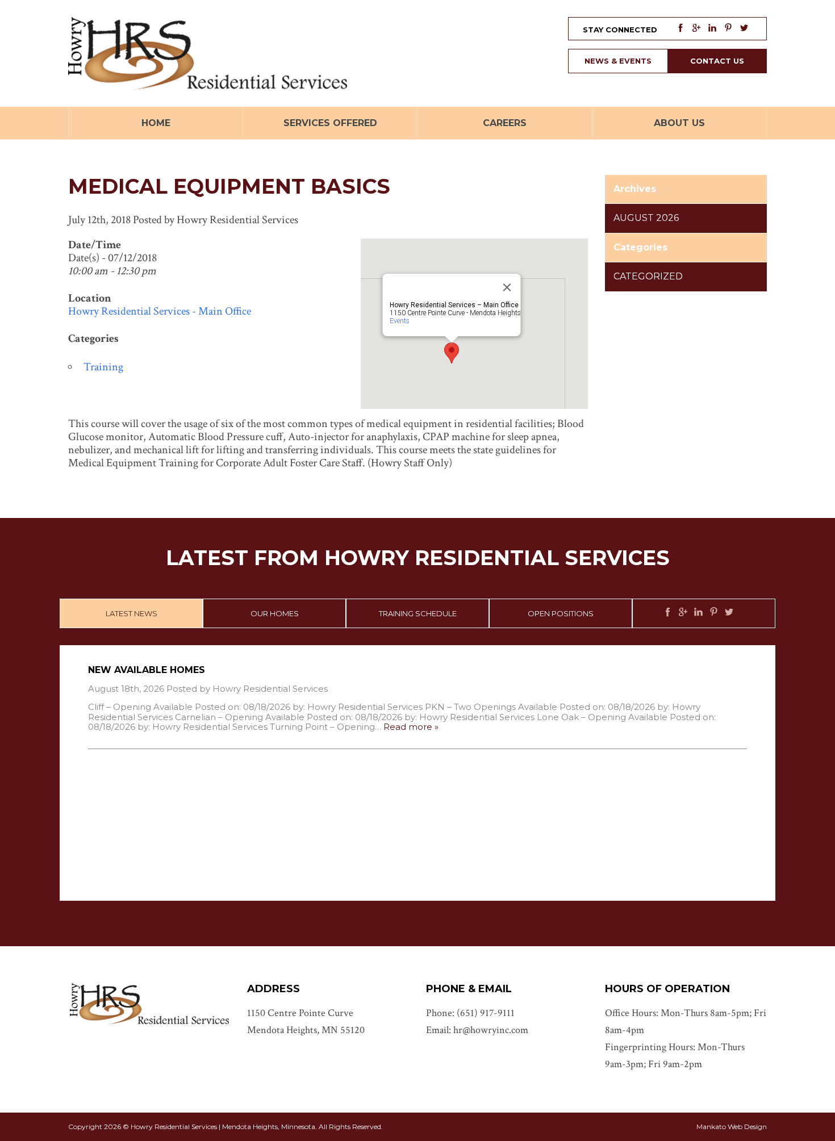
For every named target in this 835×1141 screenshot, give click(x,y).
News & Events (618, 60)
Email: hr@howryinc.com (477, 1029)
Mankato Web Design (731, 1126)
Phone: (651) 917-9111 (470, 1012)
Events (400, 321)
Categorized (648, 276)
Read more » (411, 726)
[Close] (507, 287)
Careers (505, 123)
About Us (679, 123)
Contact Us (717, 60)
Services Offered (330, 123)
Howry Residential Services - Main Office (159, 311)
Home (155, 123)
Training (103, 367)
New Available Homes (146, 669)
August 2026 (646, 217)
